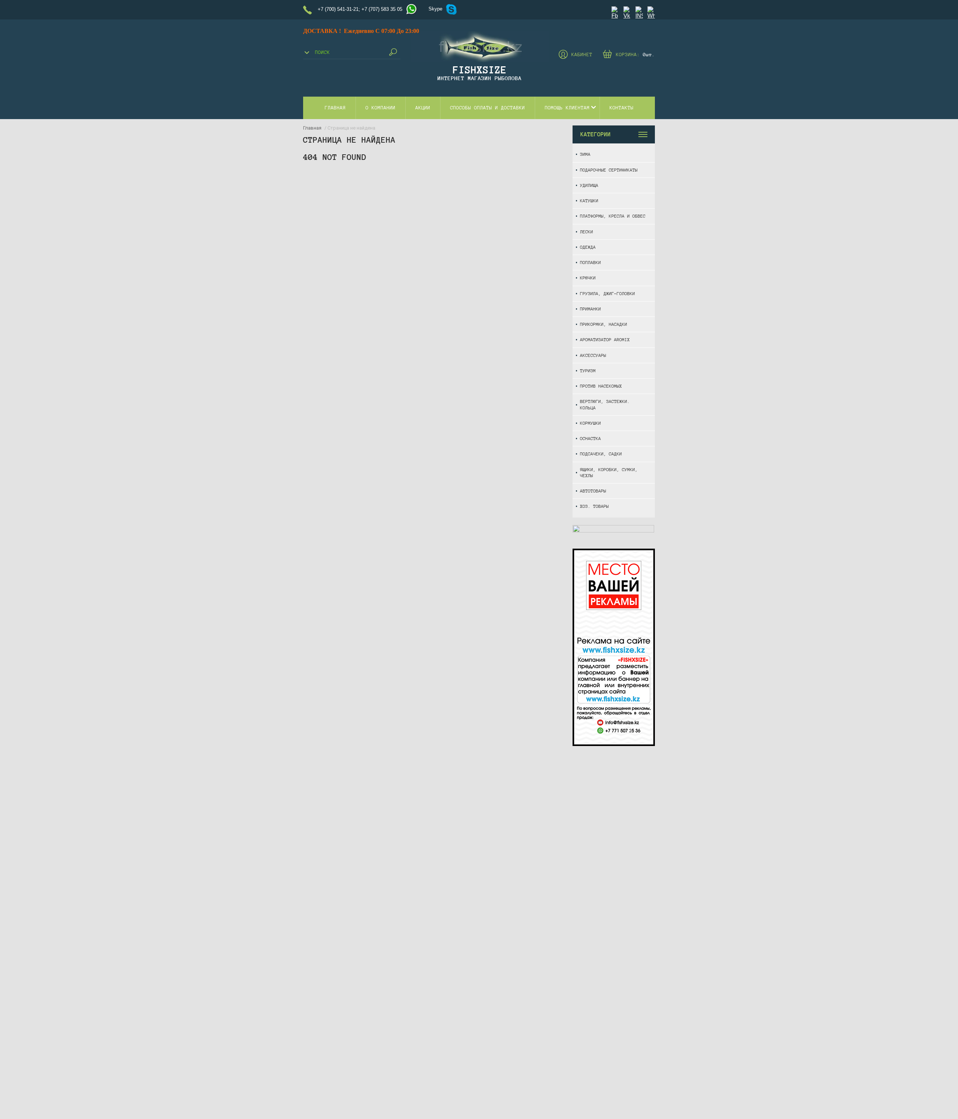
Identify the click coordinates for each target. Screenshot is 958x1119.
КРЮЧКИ (588, 277)
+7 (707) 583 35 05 (381, 9)
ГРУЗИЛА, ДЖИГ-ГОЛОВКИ (607, 293)
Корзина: (635, 54)
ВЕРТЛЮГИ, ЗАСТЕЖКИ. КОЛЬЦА (605, 404)
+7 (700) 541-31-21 (338, 9)
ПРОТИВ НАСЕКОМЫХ (601, 385)
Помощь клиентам (567, 107)
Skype (435, 9)
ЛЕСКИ (586, 231)
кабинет (581, 54)
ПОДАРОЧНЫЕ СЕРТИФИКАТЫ (609, 169)
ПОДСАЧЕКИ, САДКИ (601, 453)
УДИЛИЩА (589, 185)
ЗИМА (585, 154)
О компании (381, 107)
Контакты (622, 107)
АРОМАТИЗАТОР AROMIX (605, 339)
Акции (422, 107)
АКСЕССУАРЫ (593, 355)
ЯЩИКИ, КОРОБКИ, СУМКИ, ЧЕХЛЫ (609, 472)
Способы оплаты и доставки (487, 107)
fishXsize (480, 69)
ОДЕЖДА (588, 247)
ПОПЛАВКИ (590, 262)
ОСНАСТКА (590, 438)
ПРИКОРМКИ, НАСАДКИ (603, 324)
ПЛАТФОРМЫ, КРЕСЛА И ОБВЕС (613, 215)
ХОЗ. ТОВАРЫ (594, 506)
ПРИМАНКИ (590, 308)
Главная (335, 107)
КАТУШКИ (589, 200)
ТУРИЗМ (588, 370)
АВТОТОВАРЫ (593, 490)
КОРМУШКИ (590, 423)
